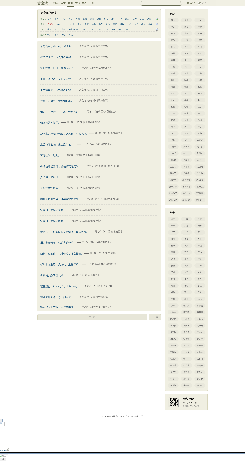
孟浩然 (173, 319)
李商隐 (186, 312)
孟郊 (186, 265)
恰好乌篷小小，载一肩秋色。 (56, 46)
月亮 (120, 19)
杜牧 (122, 24)
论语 (186, 107)
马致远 (173, 385)
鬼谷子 (200, 160)
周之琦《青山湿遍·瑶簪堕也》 (102, 111)
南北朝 (72, 29)
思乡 (106, 19)
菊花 (200, 60)
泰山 (186, 73)
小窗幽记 (186, 187)
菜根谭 (173, 160)
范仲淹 (200, 325)
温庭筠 (186, 339)
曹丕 (200, 279)
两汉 (57, 29)
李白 (58, 24)
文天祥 (173, 345)
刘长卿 (186, 352)
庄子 (200, 107)
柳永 (143, 24)
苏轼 (65, 24)
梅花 (127, 19)
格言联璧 (173, 193)
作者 (84, 3)
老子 (200, 100)
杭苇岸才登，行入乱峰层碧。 (56, 57)
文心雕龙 (186, 193)
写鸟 (186, 80)
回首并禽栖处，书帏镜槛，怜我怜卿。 (62, 253)
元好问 (200, 359)
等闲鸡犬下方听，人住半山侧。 (58, 307)
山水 (173, 100)
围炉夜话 (200, 187)
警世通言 (200, 200)
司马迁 (186, 359)
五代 (92, 29)
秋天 (64, 19)
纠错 (141, 416)
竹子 (200, 67)
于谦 (200, 292)
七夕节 (173, 153)
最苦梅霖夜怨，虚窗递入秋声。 (58, 144)
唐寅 (173, 279)
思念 (92, 19)
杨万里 (173, 332)
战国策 (200, 167)
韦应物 (173, 352)
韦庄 (200, 265)
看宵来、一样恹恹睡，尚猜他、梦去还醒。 (64, 231)
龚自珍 (173, 339)
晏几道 (173, 359)
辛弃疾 (186, 305)
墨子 (200, 127)
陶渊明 (200, 312)
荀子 (101, 24)
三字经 (186, 173)
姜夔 (173, 265)
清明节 (186, 147)
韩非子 (186, 167)
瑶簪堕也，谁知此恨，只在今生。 (59, 286)
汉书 (186, 127)
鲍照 (173, 285)
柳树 (173, 80)
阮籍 (200, 299)
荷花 (142, 19)
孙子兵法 (173, 187)
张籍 (173, 305)
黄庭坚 (186, 332)
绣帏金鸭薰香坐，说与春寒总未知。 (60, 199)
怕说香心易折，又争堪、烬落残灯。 (60, 111)
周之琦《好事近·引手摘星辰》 (94, 89)
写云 (186, 93)
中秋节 (186, 153)
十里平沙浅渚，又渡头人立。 (56, 79)
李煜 (136, 24)
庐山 (200, 93)
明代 (120, 29)
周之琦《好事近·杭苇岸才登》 (94, 46)
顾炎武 (200, 385)
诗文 (63, 3)
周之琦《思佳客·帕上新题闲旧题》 (83, 122)
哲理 (173, 73)
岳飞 (173, 259)
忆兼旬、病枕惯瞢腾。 (53, 210)
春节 (186, 140)
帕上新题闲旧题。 (50, 122)
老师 (173, 87)
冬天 (71, 19)
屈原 (87, 24)
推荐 (56, 3)
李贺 (129, 24)
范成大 (186, 365)
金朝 (106, 29)
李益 (200, 285)
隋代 (78, 29)
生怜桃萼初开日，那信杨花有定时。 (60, 166)
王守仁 (186, 379)
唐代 (85, 29)
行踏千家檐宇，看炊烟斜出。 (56, 100)
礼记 (200, 120)
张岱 (186, 285)
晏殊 (150, 24)
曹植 (173, 252)
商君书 (173, 180)
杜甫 (72, 24)
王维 (80, 24)
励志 (135, 19)
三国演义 (200, 193)
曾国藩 (200, 345)
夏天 (57, 19)
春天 (49, 19)
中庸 (186, 113)
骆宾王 (173, 379)
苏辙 (200, 272)
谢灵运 (200, 339)
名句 (70, 3)
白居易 (173, 312)
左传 (173, 120)
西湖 (173, 60)
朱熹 (186, 259)
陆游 (94, 24)
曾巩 (186, 272)
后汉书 (200, 173)
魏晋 (64, 29)
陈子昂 (173, 372)
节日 (173, 140)
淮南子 (173, 173)
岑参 (200, 259)
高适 (186, 252)
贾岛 (186, 292)
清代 (127, 29)
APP (192, 3)
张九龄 (200, 372)
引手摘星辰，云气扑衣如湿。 (56, 90)
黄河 (186, 67)
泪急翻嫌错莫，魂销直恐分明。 (58, 242)
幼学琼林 (186, 200)
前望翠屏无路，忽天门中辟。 (56, 297)
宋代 (99, 29)
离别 (113, 19)
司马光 (200, 352)
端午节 (200, 147)
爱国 (78, 19)
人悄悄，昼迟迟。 (50, 177)
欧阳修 (173, 325)
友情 (173, 53)
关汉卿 (200, 379)
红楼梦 (186, 160)
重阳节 (200, 153)
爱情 (99, 19)
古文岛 (42, 3)
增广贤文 (186, 180)
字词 (91, 3)
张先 (186, 279)
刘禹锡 (186, 319)
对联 (71, 35)
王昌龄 (200, 332)
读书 (186, 60)
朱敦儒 (186, 385)
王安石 (186, 325)
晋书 (200, 133)
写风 (200, 53)
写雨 (149, 19)
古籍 (77, 3)
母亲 (186, 87)
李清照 (200, 305)
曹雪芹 (173, 365)
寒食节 (173, 147)
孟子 (173, 113)
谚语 (64, 35)
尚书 (173, 127)
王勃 (200, 252)
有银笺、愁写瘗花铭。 (53, 275)
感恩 (186, 53)
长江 (173, 67)
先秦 (49, 29)
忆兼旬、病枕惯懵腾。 (53, 221)
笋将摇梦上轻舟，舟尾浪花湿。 (58, 68)
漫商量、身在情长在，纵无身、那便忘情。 (64, 133)
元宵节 (200, 140)
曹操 (115, 24)
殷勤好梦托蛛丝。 (50, 188)
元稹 (173, 272)
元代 (113, 29)
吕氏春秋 (173, 200)
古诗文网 (111, 416)
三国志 (173, 167)
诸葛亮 (200, 319)
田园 (173, 93)
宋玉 (186, 299)
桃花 (200, 80)
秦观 (200, 245)
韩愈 (108, 24)
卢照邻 (200, 365)
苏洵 (173, 292)
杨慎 (173, 299)
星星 (186, 100)
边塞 (200, 73)
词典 (3, 459)
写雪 (85, 19)
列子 (173, 133)
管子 (186, 133)
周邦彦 (186, 372)
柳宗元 (186, 345)
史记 (173, 107)
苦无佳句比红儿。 (50, 155)
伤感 (200, 87)
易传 (200, 113)
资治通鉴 (200, 180)
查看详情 (3, 451)
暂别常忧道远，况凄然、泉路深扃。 (60, 264)
